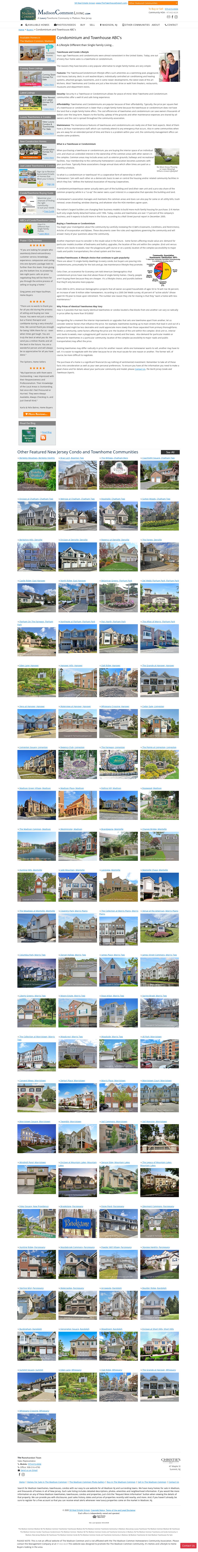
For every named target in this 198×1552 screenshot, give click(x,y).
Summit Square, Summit (31, 1370)
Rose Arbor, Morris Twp (112, 995)
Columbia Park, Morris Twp (32, 954)
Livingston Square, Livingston (33, 747)
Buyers (30, 29)
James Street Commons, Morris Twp (159, 954)
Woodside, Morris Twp (112, 1036)
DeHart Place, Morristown (72, 1080)
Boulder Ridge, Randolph (154, 1288)
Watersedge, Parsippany (72, 1288)
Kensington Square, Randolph (74, 1329)
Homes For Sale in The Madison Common (47, 1482)
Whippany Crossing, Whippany (34, 1410)
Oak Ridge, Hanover (110, 665)
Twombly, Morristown (70, 1121)
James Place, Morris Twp (113, 954)
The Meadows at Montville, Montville (37, 911)
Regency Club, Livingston (72, 747)
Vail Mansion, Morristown (154, 1121)
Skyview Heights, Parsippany (156, 1247)
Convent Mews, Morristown (32, 1080)
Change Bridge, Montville (154, 829)
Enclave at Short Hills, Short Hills (158, 1329)
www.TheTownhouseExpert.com (111, 3)
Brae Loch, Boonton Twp (72, 458)
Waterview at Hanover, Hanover (75, 706)
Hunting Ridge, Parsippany (32, 1247)
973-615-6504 (171, 9)
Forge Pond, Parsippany (112, 1206)
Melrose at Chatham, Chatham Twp (77, 498)
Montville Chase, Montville (155, 870)
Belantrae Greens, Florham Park (116, 580)
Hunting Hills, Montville (30, 870)
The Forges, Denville (152, 539)
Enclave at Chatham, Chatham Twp (36, 498)
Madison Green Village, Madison (35, 788)
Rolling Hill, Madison (111, 788)
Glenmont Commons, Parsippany (158, 1206)
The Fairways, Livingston (113, 747)
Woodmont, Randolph (111, 1329)
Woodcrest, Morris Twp (71, 1036)
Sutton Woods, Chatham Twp (156, 498)
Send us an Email (29, 1470)
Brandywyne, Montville (112, 829)
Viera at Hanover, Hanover (32, 706)
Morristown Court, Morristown (157, 1080)
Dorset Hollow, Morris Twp (73, 954)
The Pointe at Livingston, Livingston (159, 747)
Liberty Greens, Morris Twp (32, 995)
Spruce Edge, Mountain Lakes (115, 1162)
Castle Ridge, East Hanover (32, 580)
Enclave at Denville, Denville (74, 539)
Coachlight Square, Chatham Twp (158, 458)
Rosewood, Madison (152, 788)
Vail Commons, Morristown (114, 1121)
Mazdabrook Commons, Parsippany (77, 1247)
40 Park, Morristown (152, 1036)
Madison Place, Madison (72, 788)
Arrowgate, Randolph (111, 1288)
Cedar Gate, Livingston (153, 706)
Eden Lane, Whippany (70, 1370)
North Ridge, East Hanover (73, 580)
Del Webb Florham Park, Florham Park (160, 580)
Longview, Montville (110, 870)
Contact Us (140, 369)
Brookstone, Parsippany (71, 1206)
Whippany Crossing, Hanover (115, 706)
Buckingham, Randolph (30, 1329)
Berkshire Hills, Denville (30, 539)
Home (21, 29)
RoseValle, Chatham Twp (113, 498)
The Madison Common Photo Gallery (87, 1482)
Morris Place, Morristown (113, 1080)
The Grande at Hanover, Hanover (158, 665)
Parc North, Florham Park (113, 621)
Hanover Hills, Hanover (71, 665)
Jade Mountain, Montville (72, 870)
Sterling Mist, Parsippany (31, 1288)
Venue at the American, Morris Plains (160, 911)
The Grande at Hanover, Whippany (159, 1370)
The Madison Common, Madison (35, 829)
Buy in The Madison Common (121, 1482)
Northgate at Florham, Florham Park (77, 621)
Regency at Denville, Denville (115, 539)
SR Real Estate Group (85, 3)
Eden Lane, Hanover (29, 665)
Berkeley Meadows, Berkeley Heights (37, 458)
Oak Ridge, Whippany (111, 1370)
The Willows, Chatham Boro (114, 458)
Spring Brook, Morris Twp (154, 995)
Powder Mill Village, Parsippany (116, 1247)
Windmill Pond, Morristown (32, 1162)
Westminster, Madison (71, 829)
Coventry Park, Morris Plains (74, 911)
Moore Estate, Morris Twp (72, 995)
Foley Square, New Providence (34, 1206)
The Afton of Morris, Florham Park (158, 621)
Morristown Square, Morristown (34, 1121)
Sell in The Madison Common (152, 1482)
